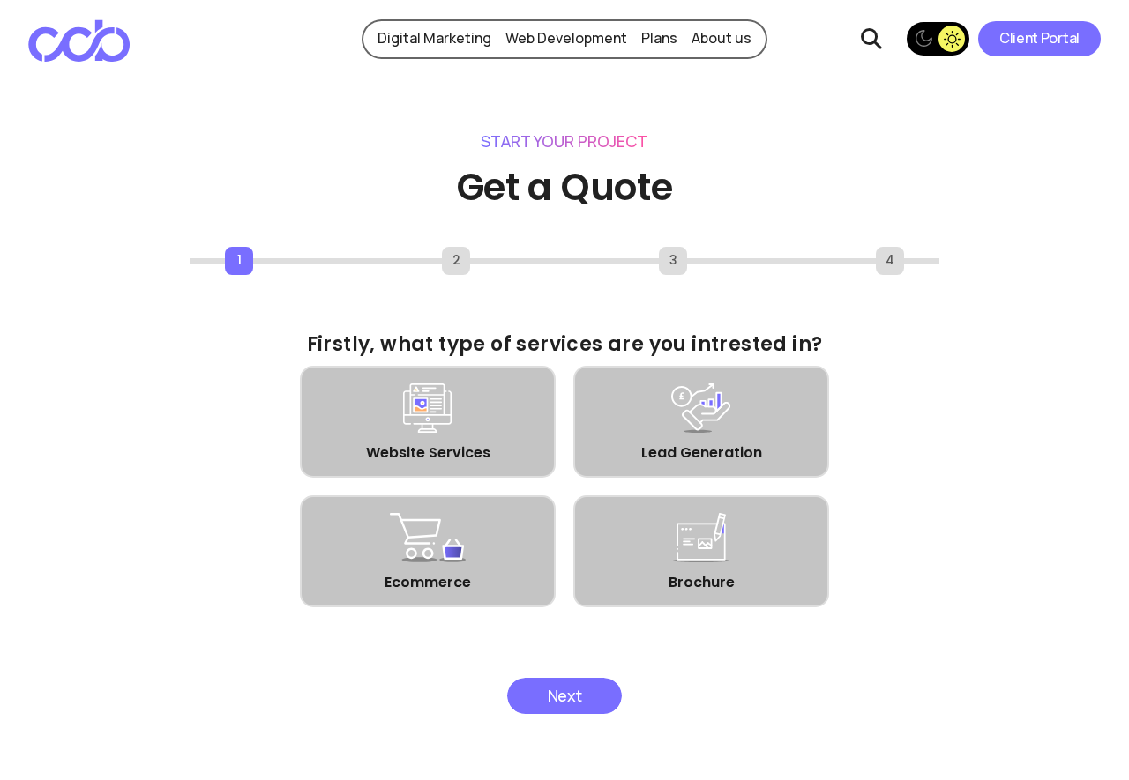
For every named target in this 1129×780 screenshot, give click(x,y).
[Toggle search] (871, 39)
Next (565, 695)
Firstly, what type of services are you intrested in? (565, 344)
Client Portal (1039, 38)
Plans (659, 38)
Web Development (566, 38)
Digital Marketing (434, 38)
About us (721, 38)
